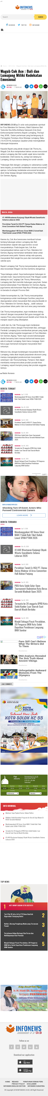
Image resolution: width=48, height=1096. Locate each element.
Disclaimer (31, 1084)
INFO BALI (9, 87)
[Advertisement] (24, 48)
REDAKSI (15, 1082)
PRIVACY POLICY (18, 1084)
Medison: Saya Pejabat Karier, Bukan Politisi (19, 813)
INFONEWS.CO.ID (23, 1090)
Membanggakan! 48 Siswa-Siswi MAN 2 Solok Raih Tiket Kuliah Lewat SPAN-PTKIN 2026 (29, 398)
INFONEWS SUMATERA (36, 1086)
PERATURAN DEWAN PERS (33, 1082)
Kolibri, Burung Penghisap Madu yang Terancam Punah (21, 925)
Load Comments (6, 684)
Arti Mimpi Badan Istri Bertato (21, 905)
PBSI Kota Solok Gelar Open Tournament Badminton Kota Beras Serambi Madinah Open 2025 (29, 437)
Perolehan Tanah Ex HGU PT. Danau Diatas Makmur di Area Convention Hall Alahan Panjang (30, 423)
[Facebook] (11, 1047)
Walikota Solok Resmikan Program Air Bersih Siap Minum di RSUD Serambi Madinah (25, 819)
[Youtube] (36, 1047)
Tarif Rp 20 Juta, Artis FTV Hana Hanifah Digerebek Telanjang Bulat (18, 915)
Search (40, 17)
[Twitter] (24, 1047)
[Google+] (30, 1047)
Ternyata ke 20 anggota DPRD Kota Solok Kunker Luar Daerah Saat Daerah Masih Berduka (28, 450)
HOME (7, 1082)
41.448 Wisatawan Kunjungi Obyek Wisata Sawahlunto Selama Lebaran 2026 (28, 411)
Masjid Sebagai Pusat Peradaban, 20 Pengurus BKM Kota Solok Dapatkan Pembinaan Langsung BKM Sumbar (30, 463)
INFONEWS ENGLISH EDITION (14, 1086)
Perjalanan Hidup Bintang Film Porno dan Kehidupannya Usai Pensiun (18, 934)
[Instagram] (17, 1047)
